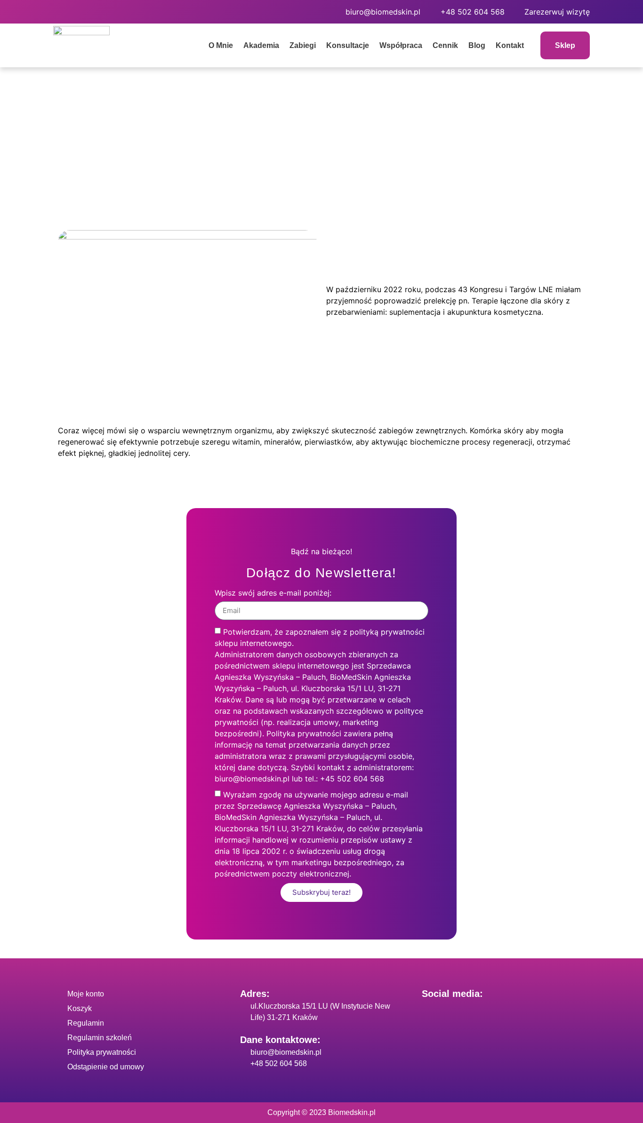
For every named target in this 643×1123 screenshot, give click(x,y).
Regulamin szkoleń (99, 1038)
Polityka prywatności (101, 1052)
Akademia (261, 45)
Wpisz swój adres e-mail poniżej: (273, 593)
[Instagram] (91, 12)
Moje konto (85, 994)
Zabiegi (302, 45)
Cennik (445, 45)
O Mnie (221, 45)
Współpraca (400, 45)
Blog (476, 45)
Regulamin (85, 1023)
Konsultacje (347, 45)
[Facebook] (65, 12)
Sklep (565, 45)
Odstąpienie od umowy (105, 1067)
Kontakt (510, 45)
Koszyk (79, 1008)
